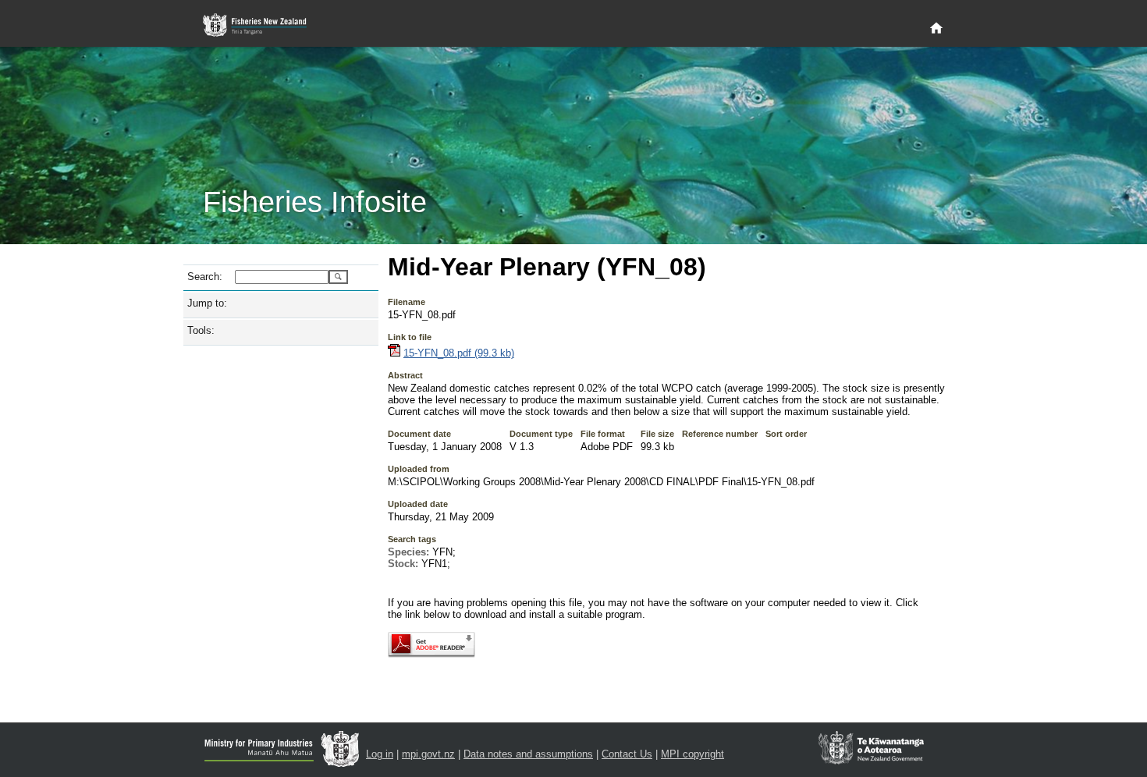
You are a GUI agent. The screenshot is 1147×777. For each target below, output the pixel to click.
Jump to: (207, 303)
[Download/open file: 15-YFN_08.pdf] (394, 353)
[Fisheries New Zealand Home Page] (263, 25)
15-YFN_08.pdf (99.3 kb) (458, 353)
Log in (379, 754)
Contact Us (627, 754)
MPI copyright (692, 754)
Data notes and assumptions (528, 754)
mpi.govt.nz (428, 754)
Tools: (201, 330)
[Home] (936, 28)
